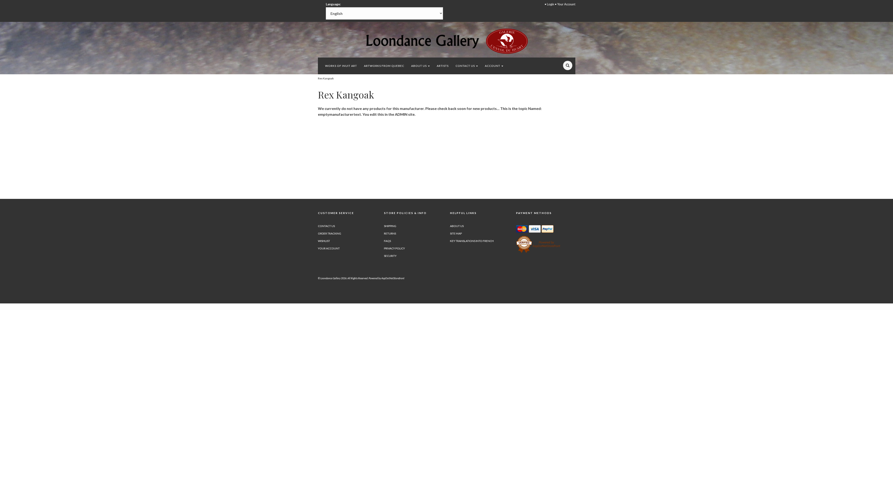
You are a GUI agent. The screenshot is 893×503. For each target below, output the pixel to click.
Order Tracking (329, 233)
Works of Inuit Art (341, 66)
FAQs (387, 241)
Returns (390, 233)
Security (390, 256)
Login (550, 4)
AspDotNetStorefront (392, 278)
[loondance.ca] (446, 41)
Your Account (566, 4)
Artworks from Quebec (384, 66)
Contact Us (466, 66)
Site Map (456, 233)
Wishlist (324, 241)
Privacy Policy (394, 248)
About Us (419, 66)
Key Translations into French (472, 241)
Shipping (390, 226)
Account (493, 66)
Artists (443, 66)
